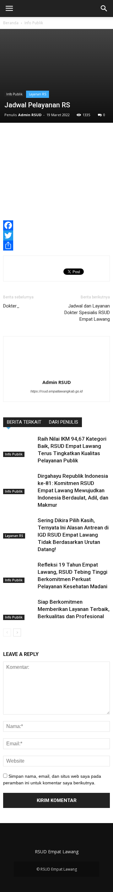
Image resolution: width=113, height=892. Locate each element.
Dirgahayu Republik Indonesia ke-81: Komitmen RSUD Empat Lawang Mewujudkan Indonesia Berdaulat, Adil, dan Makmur (73, 490)
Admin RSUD (29, 114)
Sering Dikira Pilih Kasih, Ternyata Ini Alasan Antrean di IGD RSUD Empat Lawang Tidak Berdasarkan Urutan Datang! (73, 534)
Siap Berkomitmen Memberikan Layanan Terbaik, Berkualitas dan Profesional (74, 609)
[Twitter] (56, 235)
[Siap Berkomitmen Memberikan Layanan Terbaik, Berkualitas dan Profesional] (19, 609)
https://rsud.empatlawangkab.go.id (56, 391)
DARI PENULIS (63, 422)
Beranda (11, 22)
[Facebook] (56, 225)
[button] (104, 8)
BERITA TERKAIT (24, 422)
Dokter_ (11, 306)
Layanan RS (37, 94)
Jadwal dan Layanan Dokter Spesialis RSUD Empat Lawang (87, 312)
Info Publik (33, 22)
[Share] (56, 245)
